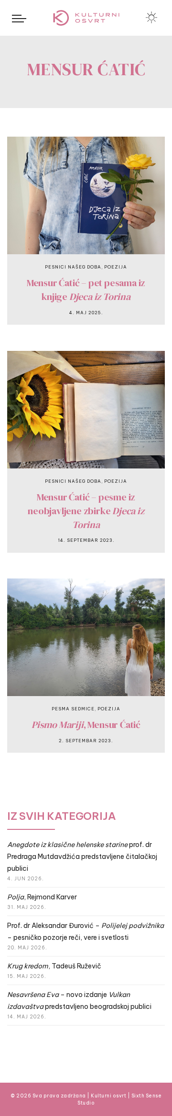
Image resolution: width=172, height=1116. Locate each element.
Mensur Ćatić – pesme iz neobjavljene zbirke (86, 510)
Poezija (115, 266)
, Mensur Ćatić (86, 724)
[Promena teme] (151, 18)
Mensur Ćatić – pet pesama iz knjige (86, 289)
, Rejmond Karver (42, 897)
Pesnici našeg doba (73, 266)
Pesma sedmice (73, 708)
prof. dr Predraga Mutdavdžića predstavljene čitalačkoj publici (82, 856)
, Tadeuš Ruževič (54, 966)
